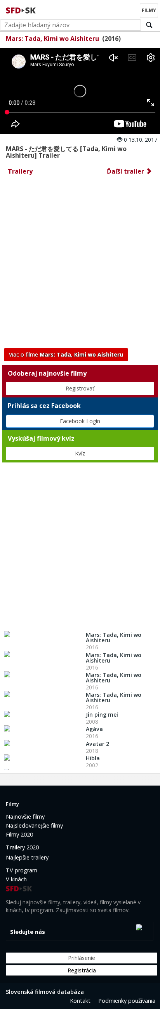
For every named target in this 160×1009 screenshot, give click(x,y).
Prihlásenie (81, 958)
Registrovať (80, 388)
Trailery (20, 171)
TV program (21, 870)
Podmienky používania (126, 1000)
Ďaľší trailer (126, 171)
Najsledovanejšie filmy (34, 825)
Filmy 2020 (19, 834)
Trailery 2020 (22, 847)
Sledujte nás (27, 931)
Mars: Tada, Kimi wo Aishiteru (52, 38)
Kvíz (80, 453)
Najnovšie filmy (25, 816)
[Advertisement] (80, 264)
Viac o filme (66, 354)
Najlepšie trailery (27, 857)
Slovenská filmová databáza (45, 991)
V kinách (16, 879)
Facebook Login (80, 421)
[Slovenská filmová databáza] (21, 9)
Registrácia (82, 970)
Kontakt (80, 1000)
